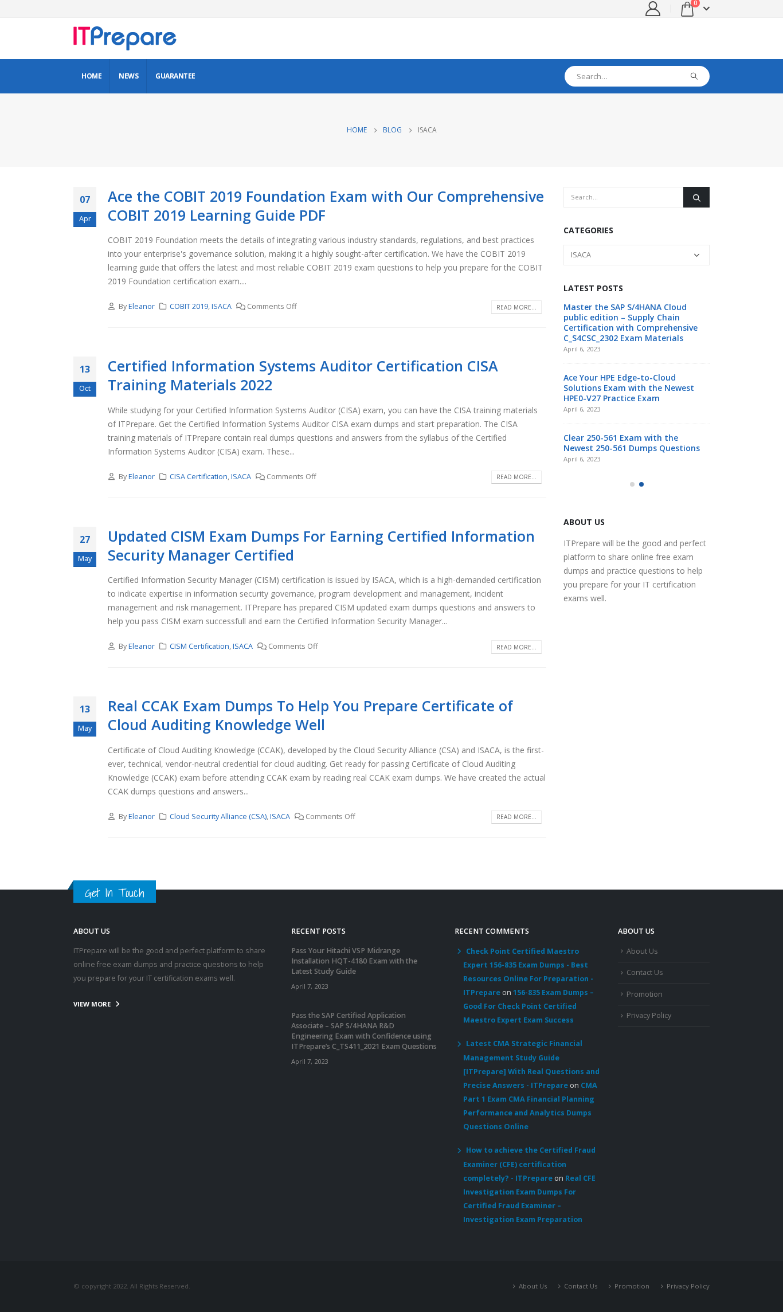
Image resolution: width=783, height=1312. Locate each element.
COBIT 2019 (189, 306)
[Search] (694, 76)
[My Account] (653, 8)
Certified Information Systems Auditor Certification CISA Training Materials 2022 (303, 375)
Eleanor (141, 306)
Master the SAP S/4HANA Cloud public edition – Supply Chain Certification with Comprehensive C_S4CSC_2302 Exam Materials (630, 322)
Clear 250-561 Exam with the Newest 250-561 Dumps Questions (631, 442)
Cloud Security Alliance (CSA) (218, 816)
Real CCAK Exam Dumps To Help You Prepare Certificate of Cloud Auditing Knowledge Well (310, 715)
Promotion (645, 994)
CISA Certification (199, 476)
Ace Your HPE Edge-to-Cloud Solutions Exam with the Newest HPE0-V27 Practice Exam (628, 388)
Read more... (516, 307)
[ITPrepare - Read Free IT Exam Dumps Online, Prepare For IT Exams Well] (125, 38)
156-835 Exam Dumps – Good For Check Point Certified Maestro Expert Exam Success (528, 1006)
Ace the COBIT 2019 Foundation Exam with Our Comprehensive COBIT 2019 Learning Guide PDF (326, 205)
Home (91, 76)
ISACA (222, 306)
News (128, 76)
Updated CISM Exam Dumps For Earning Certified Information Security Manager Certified (321, 545)
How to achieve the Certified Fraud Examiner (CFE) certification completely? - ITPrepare (529, 1164)
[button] (632, 484)
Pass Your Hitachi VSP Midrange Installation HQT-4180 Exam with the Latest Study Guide (354, 961)
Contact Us (645, 972)
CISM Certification (199, 646)
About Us (642, 951)
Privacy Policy (649, 1015)
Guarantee (175, 76)
